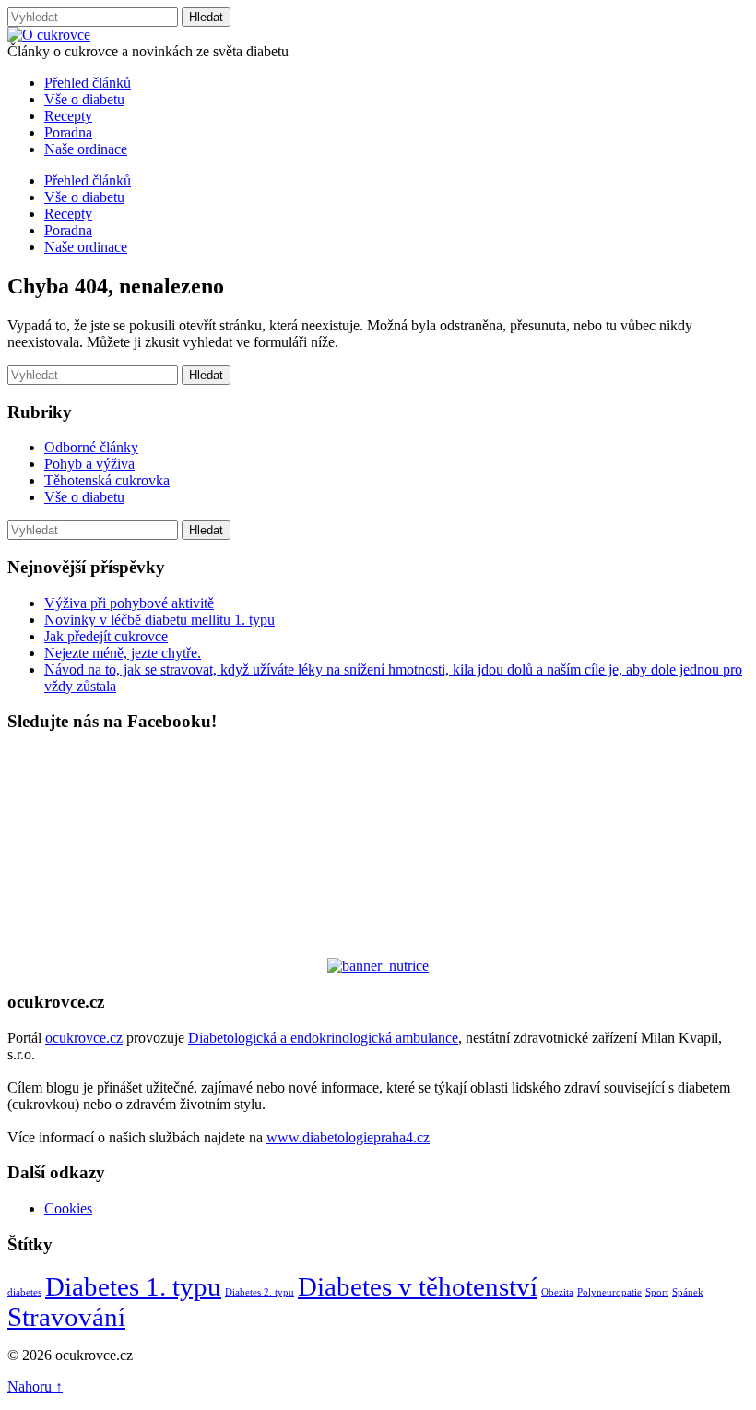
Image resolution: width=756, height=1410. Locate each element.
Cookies (68, 1208)
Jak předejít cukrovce (106, 636)
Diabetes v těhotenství (417, 1286)
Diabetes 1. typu (133, 1286)
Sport (656, 1292)
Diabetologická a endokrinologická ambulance (323, 1038)
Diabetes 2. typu (259, 1292)
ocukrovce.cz (84, 1038)
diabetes (24, 1292)
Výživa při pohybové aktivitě (129, 603)
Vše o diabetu (84, 99)
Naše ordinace (85, 149)
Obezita (557, 1292)
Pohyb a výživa (89, 464)
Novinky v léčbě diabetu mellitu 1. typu (159, 619)
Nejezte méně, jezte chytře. (122, 653)
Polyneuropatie (609, 1292)
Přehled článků (87, 82)
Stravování (66, 1317)
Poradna (68, 132)
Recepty (68, 116)
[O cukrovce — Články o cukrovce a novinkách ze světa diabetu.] (48, 34)
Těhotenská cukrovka (107, 480)
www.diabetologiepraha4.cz (348, 1137)
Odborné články (91, 447)
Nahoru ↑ (35, 1386)
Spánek (687, 1292)
